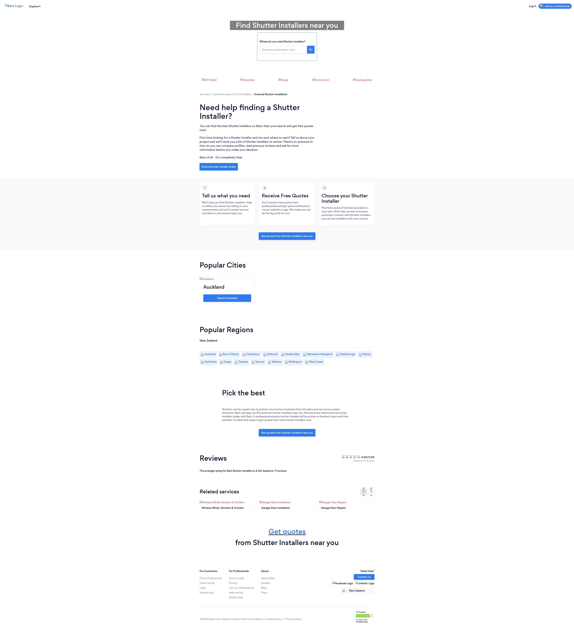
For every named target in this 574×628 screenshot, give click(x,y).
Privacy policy (293, 619)
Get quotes (287, 532)
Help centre (236, 592)
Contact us (364, 577)
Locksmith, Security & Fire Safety (232, 94)
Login (203, 588)
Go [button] (311, 49)
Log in (532, 6)
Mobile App (207, 592)
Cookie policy (274, 619)
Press (264, 592)
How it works (207, 583)
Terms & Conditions (252, 619)
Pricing (233, 583)
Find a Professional (211, 578)
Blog (264, 588)
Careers (265, 583)
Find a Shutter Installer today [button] (218, 167)
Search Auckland (227, 298)
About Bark (268, 578)
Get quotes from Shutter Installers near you (287, 236)
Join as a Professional (241, 588)
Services (205, 94)
